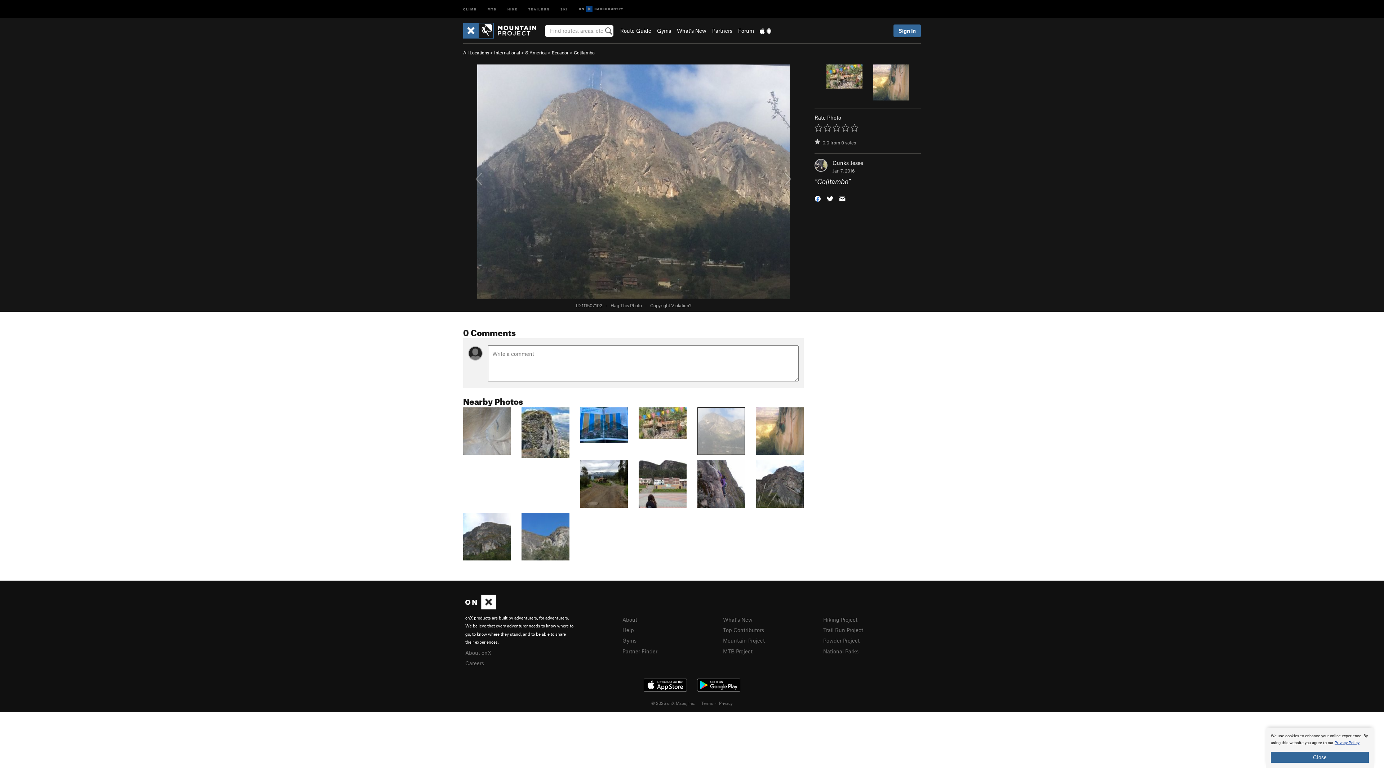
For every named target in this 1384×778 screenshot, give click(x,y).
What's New (691, 30)
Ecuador (560, 52)
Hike (512, 8)
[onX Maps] (480, 607)
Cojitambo (584, 52)
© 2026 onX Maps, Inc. (673, 703)
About (629, 619)
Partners (722, 30)
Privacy (726, 703)
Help (628, 630)
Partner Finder (639, 651)
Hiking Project (840, 619)
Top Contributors (743, 630)
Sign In (907, 30)
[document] (1320, 748)
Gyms (664, 30)
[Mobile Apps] (765, 30)
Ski (564, 8)
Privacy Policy (1347, 743)
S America (536, 52)
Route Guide (635, 30)
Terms (707, 703)
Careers (474, 663)
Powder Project (841, 640)
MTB (492, 8)
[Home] (503, 31)
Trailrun (539, 8)
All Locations (476, 52)
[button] (818, 198)
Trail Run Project (843, 630)
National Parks (841, 651)
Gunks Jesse (848, 163)
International (507, 52)
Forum (746, 30)
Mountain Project (744, 640)
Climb (470, 8)
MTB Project (738, 651)
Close (1320, 757)
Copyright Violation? (670, 305)
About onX (478, 652)
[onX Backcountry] (601, 9)
